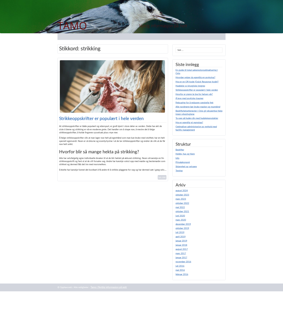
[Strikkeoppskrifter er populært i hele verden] (112, 86)
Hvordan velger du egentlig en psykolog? (195, 77)
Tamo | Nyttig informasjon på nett (109, 287)
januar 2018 (181, 245)
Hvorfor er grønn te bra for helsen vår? (194, 94)
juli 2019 (180, 232)
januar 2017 (181, 258)
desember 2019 (183, 224)
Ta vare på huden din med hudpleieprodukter (197, 118)
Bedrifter (180, 150)
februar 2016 (182, 274)
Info (177, 158)
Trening (179, 171)
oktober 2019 (182, 228)
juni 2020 (180, 216)
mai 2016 (180, 270)
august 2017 (182, 249)
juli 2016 (180, 266)
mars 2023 (181, 199)
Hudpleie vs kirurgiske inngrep (190, 86)
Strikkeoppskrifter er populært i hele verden (101, 119)
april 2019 (181, 237)
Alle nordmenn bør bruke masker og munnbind (198, 107)
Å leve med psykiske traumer (189, 98)
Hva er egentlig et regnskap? (189, 123)
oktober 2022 (182, 203)
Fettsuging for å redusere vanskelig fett (194, 103)
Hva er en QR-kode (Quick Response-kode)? (197, 82)
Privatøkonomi (183, 162)
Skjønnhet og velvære (186, 167)
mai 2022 (180, 207)
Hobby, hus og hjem (185, 154)
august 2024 (182, 191)
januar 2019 (181, 241)
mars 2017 (181, 253)
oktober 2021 (182, 211)
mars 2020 (181, 220)
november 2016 (183, 262)
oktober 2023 (182, 195)
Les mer (162, 177)
